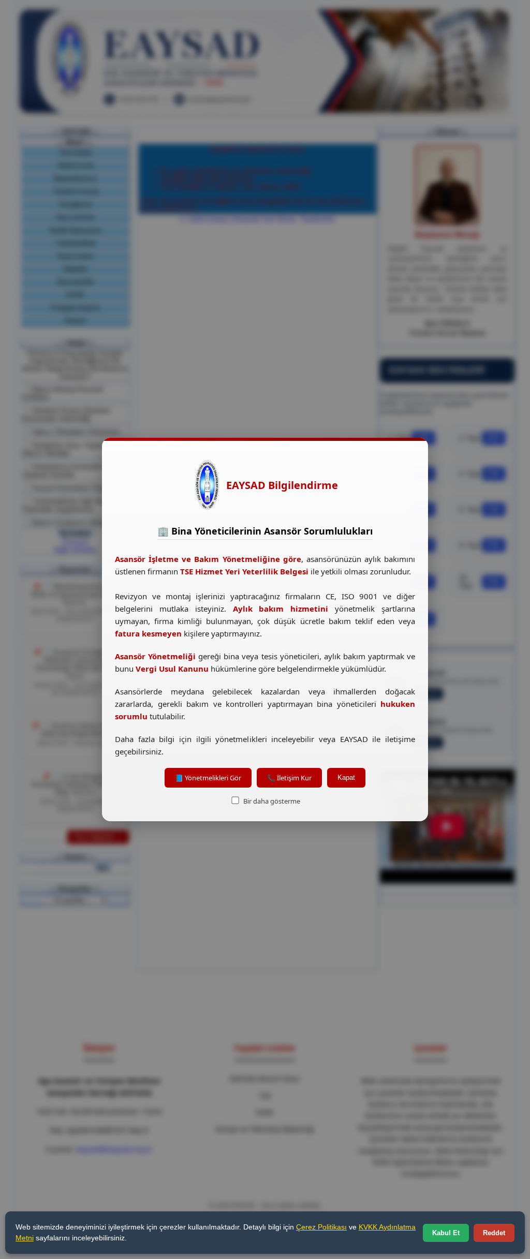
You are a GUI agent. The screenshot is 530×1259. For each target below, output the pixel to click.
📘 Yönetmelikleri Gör (208, 777)
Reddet (494, 1233)
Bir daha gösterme (271, 801)
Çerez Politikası (321, 1227)
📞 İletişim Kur (289, 777)
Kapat (346, 777)
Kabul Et (446, 1233)
